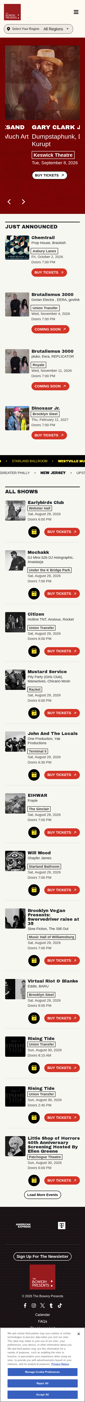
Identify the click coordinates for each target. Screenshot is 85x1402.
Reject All (42, 1383)
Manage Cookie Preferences (42, 1371)
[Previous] (9, 201)
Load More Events (42, 1195)
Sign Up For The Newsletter (42, 1256)
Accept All (42, 1394)
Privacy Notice (60, 1364)
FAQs (42, 1321)
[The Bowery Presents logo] (12, 12)
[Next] (23, 201)
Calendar (42, 1315)
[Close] (78, 1334)
